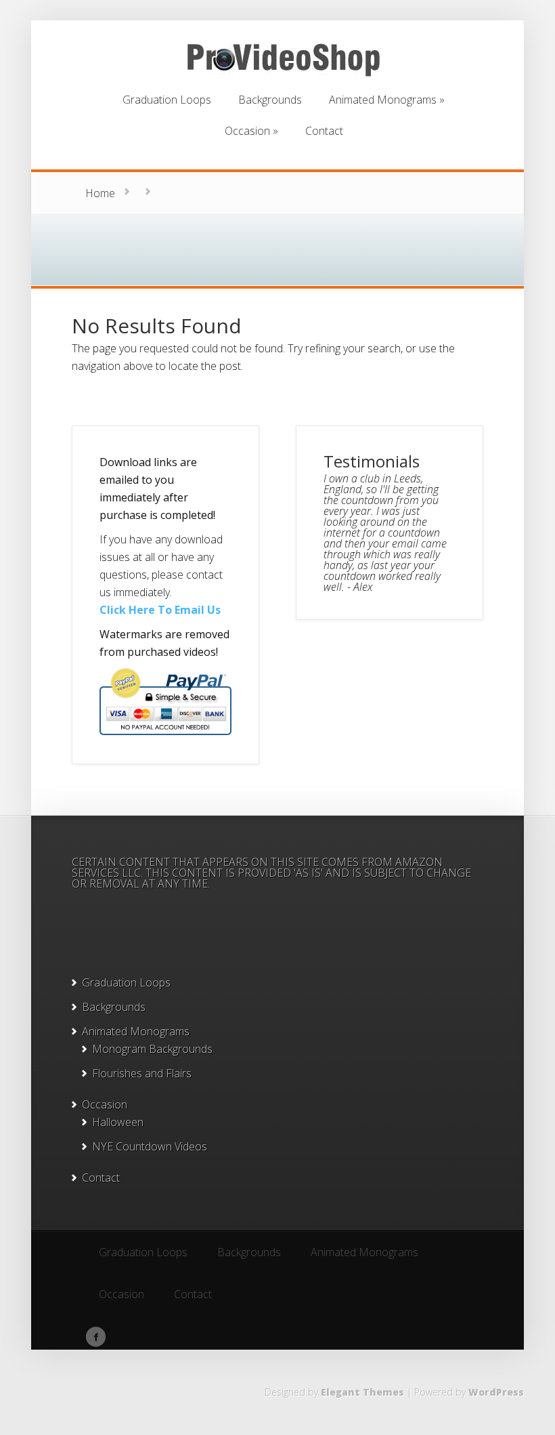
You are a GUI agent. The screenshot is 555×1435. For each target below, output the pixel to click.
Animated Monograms (136, 1031)
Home (100, 193)
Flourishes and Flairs (142, 1073)
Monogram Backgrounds (152, 1048)
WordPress (496, 1392)
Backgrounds (114, 1006)
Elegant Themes (362, 1392)
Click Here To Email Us (160, 609)
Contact (101, 1177)
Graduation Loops (126, 982)
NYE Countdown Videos (149, 1146)
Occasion (104, 1104)
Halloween (117, 1122)
